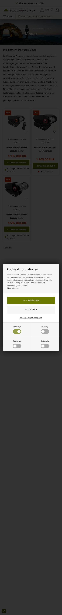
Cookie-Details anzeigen (31, 317)
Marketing (44, 326)
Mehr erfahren (12, 288)
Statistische (45, 341)
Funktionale (17, 341)
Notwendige (17, 326)
